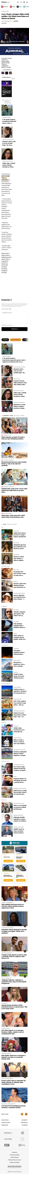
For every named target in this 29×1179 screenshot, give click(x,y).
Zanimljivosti (5, 1122)
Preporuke (24, 1122)
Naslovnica (5, 1120)
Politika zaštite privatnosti (14, 1160)
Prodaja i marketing (14, 1155)
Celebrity (25, 1120)
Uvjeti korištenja (14, 1157)
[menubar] (24, 2)
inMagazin (4, 1125)
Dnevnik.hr (6, 6)
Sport (20, 6)
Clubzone (25, 1125)
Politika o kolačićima (14, 1162)
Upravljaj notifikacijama (15, 1166)
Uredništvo (14, 1152)
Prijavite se (14, 329)
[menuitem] (24, 2)
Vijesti (14, 6)
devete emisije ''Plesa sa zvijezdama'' (5, 178)
